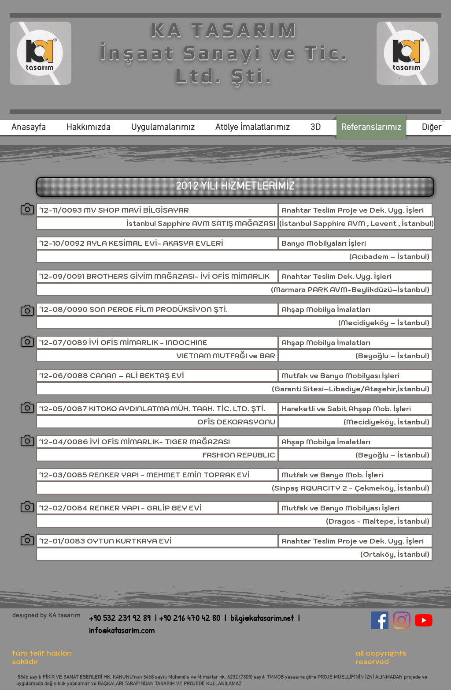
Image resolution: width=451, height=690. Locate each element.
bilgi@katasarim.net (262, 617)
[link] (444, 121)
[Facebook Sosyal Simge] (379, 620)
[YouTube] (424, 620)
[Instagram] (401, 620)
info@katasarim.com (122, 630)
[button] (157, 243)
